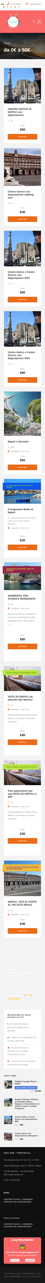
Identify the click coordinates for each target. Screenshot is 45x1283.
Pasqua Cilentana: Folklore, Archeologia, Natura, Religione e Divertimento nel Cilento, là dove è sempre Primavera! (27, 1103)
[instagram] (19, 7)
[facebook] (7, 7)
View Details (22, 136)
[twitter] (15, 7)
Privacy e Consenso (12, 1218)
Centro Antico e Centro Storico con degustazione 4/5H (21, 275)
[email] (3, 7)
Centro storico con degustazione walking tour (21, 194)
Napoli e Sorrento (18, 441)
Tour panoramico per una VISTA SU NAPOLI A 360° (22, 793)
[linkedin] (11, 7)
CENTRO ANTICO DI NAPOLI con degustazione (20, 112)
